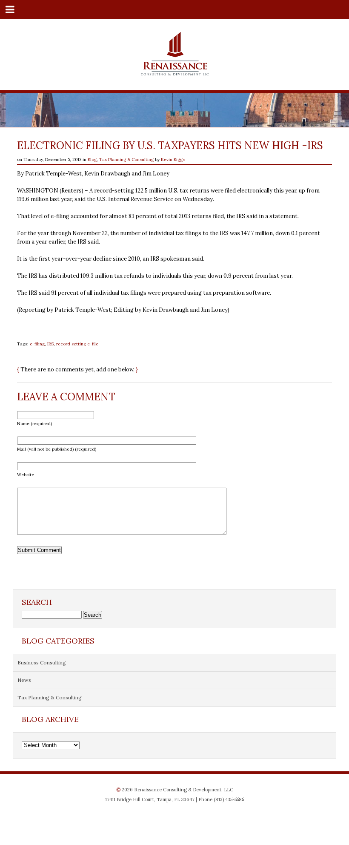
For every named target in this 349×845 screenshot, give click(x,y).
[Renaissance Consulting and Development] (175, 72)
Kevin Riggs (173, 159)
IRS (50, 344)
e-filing (37, 344)
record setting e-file (77, 344)
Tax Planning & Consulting (126, 159)
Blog (92, 159)
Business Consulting (41, 662)
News (24, 680)
